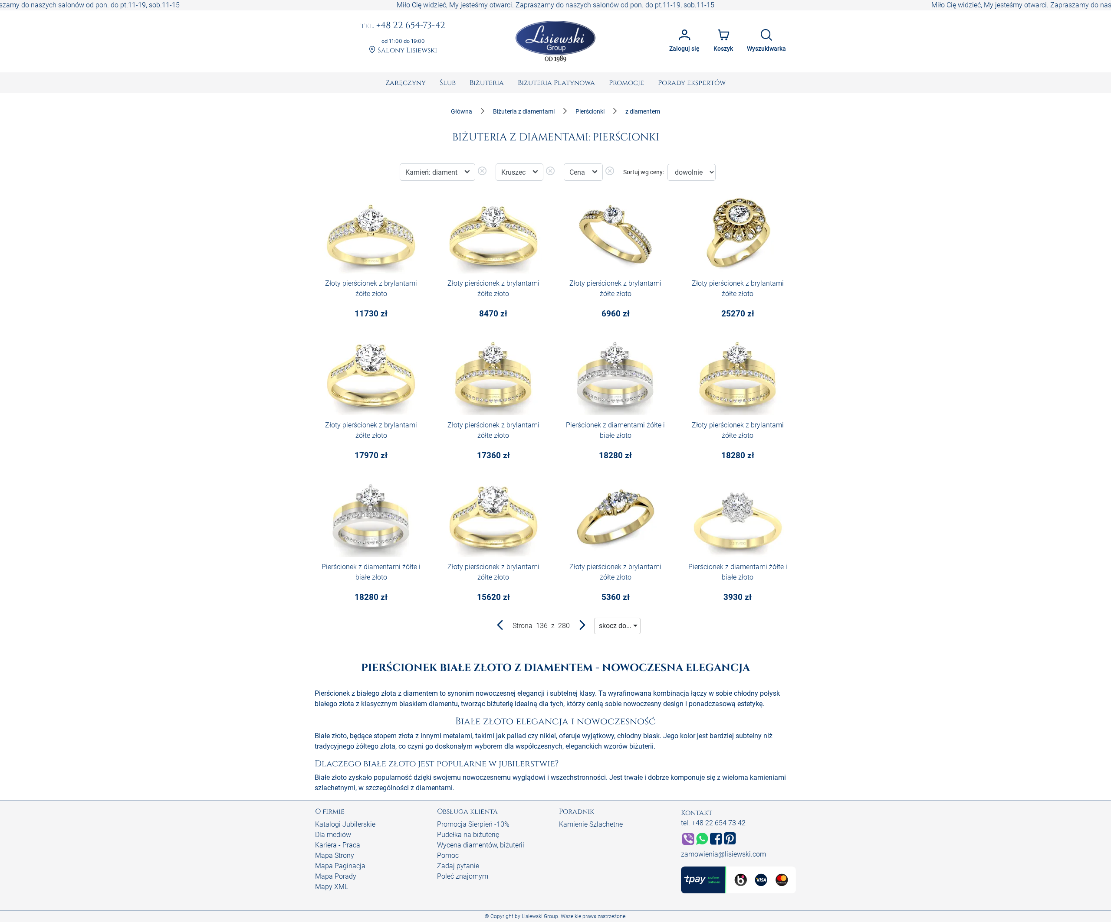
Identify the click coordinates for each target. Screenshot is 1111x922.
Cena (578, 172)
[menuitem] (405, 82)
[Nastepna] (582, 627)
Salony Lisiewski (406, 50)
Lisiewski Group (540, 916)
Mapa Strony (334, 855)
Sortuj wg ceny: (643, 172)
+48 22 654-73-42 (403, 26)
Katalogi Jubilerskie (345, 824)
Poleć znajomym (462, 876)
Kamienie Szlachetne (591, 824)
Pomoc (448, 855)
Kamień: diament (432, 172)
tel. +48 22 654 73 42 (713, 823)
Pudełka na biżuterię (468, 835)
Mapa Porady (335, 876)
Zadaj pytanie (458, 866)
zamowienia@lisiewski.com (723, 854)
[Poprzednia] (500, 627)
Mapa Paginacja (340, 866)
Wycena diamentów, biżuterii (480, 845)
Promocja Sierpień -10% (473, 824)
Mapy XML (331, 887)
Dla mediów (333, 835)
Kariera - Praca (337, 845)
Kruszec (514, 172)
